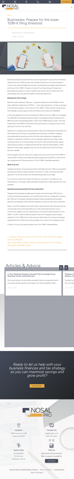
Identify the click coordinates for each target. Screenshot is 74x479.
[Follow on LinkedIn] (53, 440)
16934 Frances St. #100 (19, 433)
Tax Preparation (18, 453)
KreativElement (37, 473)
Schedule (66, 2)
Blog (9, 15)
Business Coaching (18, 459)
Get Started (37, 386)
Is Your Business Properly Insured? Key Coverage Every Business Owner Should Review (31, 275)
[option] (33, 283)
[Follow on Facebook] (50, 440)
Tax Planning (18, 456)
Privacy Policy (46, 470)
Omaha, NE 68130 (19, 436)
